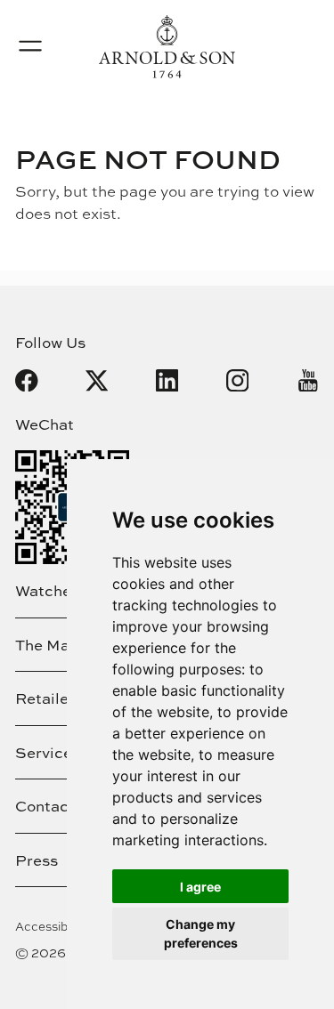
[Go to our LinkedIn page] (167, 380)
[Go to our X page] (97, 380)
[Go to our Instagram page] (237, 380)
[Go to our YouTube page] (308, 380)
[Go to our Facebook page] (26, 380)
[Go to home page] (167, 46)
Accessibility (51, 926)
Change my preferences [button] (201, 933)
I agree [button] (200, 886)
